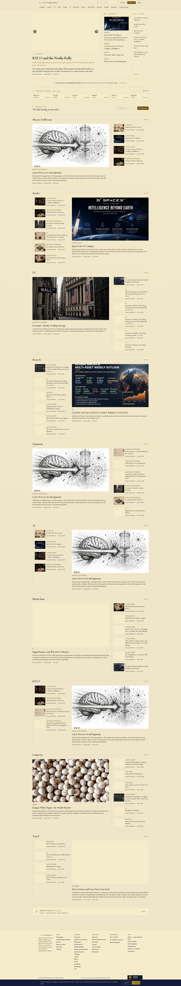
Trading (42, 7)
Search (58, 946)
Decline (127, 982)
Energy (65, 7)
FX (55, 7)
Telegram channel (117, 944)
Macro (76, 963)
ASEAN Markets (79, 951)
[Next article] (96, 31)
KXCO (76, 966)
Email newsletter (115, 946)
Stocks (49, 7)
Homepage (59, 941)
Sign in (139, 2)
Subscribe (144, 112)
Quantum (76, 7)
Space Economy (79, 956)
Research (114, 7)
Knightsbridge (123, 7)
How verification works (99, 943)
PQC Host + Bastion (134, 953)
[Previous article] (35, 31)
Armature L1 (131, 955)
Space (83, 7)
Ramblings (77, 970)
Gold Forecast (78, 948)
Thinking (76, 958)
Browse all (146, 95)
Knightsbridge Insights (63, 943)
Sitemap (58, 953)
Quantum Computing (80, 943)
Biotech (99, 7)
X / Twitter (115, 941)
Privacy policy (96, 951)
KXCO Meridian (132, 948)
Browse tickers (60, 948)
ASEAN (106, 7)
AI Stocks (77, 941)
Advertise (95, 946)
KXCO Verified (132, 945)
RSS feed (59, 951)
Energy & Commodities (81, 953)
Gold (59, 7)
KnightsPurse (132, 950)
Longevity (77, 968)
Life (75, 973)
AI (70, 7)
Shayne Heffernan (37, 78)
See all (136, 78)
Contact (94, 948)
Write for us (131, 2)
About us (94, 941)
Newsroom (95, 956)
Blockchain (91, 7)
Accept (136, 982)
